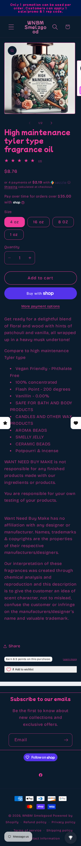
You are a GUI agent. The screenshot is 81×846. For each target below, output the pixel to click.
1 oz (14, 234)
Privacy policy (63, 822)
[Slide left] (29, 123)
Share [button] (14, 646)
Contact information (43, 838)
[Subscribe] (66, 740)
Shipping (10, 187)
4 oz (14, 222)
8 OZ (63, 222)
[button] (11, 27)
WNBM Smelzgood (37, 816)
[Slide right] (51, 123)
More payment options (40, 306)
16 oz (38, 222)
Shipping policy (59, 830)
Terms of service (27, 830)
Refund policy (35, 822)
